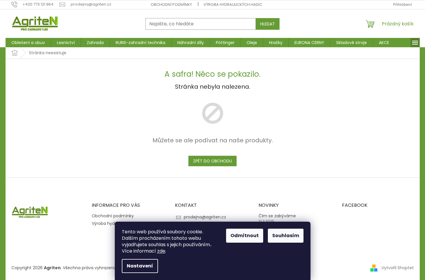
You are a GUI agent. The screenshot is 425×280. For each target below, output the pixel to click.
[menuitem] (28, 42)
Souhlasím (285, 235)
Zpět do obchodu (212, 161)
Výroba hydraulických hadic (233, 4)
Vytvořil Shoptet (397, 268)
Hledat (267, 24)
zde (161, 251)
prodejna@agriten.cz (205, 217)
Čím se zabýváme (277, 216)
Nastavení (140, 265)
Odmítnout (244, 235)
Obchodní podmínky (171, 4)
